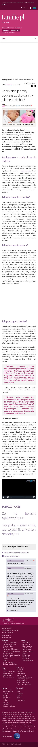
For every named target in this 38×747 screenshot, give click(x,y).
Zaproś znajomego (23, 679)
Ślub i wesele (26, 649)
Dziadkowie (26, 655)
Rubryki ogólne (27, 648)
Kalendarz (6, 660)
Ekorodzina (26, 644)
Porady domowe (27, 660)
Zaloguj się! (6, 30)
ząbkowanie (23, 546)
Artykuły (4, 79)
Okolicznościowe (8, 677)
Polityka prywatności (24, 684)
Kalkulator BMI (8, 657)
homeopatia (11, 548)
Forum (19, 690)
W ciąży (5, 693)
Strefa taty (26, 657)
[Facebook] (31, 8)
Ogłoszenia (26, 642)
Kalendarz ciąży (8, 646)
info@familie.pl (6, 638)
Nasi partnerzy (22, 680)
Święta (5, 699)
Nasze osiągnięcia (23, 682)
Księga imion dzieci (9, 653)
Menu (4, 38)
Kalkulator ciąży (8, 648)
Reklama (20, 671)
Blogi (18, 691)
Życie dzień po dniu (9, 671)
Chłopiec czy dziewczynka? (11, 651)
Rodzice (25, 653)
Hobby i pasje (7, 675)
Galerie (19, 695)
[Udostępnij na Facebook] (32, 87)
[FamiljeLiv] (34, 8)
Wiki (18, 697)
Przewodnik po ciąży (9, 644)
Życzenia (20, 699)
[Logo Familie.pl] (19, 17)
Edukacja (6, 658)
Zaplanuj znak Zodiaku (10, 664)
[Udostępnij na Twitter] (35, 87)
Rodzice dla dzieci (8, 662)
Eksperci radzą (27, 646)
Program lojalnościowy (24, 677)
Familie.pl (9, 85)
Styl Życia (6, 702)
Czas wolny (6, 704)
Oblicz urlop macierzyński (11, 649)
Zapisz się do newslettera (8, 32)
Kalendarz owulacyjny (10, 642)
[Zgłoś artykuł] (31, 106)
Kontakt (20, 670)
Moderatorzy (21, 675)
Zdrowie (5, 700)
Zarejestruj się (15, 30)
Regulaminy (21, 673)
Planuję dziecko (27, 651)
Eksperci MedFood (9, 706)
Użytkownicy (26, 658)
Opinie (5, 670)
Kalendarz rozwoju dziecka (11, 655)
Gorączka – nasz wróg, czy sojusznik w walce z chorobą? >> (19, 529)
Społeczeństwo (8, 673)
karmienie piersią (13, 546)
